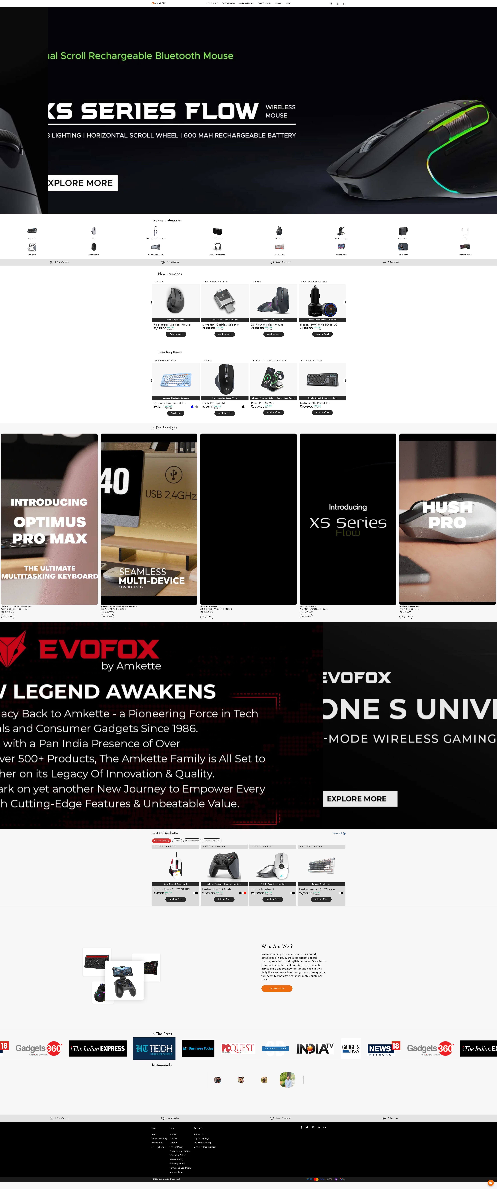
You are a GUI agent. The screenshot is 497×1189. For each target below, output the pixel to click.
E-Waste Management (205, 1146)
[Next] (301, 1079)
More (288, 3)
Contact (173, 1138)
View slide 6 (268, 824)
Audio (177, 841)
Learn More (277, 989)
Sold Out (176, 413)
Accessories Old (211, 841)
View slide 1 (233, 208)
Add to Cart (176, 334)
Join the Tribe (176, 1172)
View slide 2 (240, 208)
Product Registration (180, 1151)
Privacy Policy (176, 1146)
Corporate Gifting (202, 1142)
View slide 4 (256, 208)
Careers (173, 1142)
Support (278, 3)
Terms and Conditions (180, 1167)
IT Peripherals (192, 841)
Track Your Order (265, 3)
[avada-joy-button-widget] (491, 1183)
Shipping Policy (177, 1163)
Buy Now (7, 617)
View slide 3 (248, 208)
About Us (199, 1134)
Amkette (161, 1179)
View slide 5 (264, 208)
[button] (330, 3)
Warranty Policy (178, 1155)
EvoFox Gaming (228, 3)
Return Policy (176, 1159)
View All (338, 834)
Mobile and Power (246, 3)
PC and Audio (212, 3)
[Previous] (196, 1079)
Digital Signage (201, 1138)
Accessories (157, 1142)
